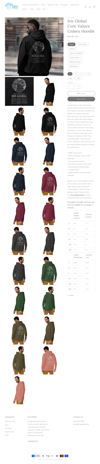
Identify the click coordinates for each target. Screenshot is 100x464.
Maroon (72, 49)
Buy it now (81, 99)
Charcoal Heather (76, 53)
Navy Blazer (82, 44)
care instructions (77, 195)
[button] (25, 9)
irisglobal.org (33, 441)
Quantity (70, 82)
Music (7, 435)
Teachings (8, 428)
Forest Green (74, 57)
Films (7, 425)
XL (89, 74)
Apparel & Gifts (10, 421)
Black (71, 44)
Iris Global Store (47, 459)
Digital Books (9, 432)
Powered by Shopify (57, 459)
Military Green (75, 62)
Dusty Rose (73, 66)
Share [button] (72, 295)
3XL (78, 78)
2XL (71, 78)
